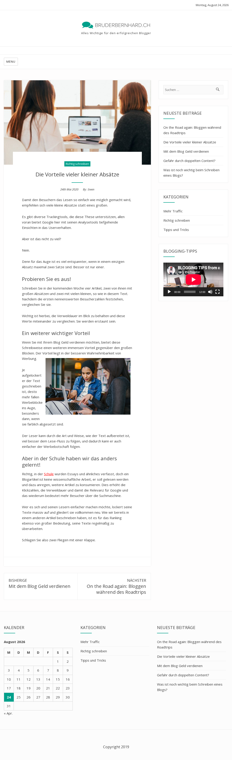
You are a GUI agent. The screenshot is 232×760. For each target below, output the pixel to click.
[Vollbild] (217, 292)
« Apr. (8, 713)
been (91, 189)
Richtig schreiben (77, 164)
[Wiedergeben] (169, 292)
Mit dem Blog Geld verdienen (186, 151)
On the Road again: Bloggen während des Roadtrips (192, 130)
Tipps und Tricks (176, 229)
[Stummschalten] (210, 292)
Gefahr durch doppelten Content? (189, 160)
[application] (193, 279)
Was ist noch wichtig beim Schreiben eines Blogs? (191, 173)
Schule (49, 474)
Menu (10, 61)
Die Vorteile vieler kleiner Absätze (189, 142)
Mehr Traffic (173, 211)
